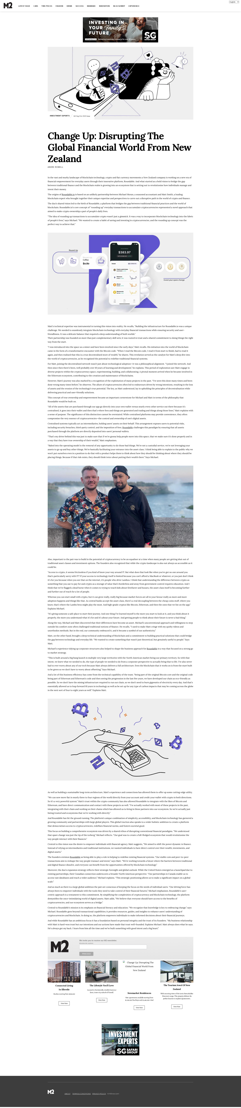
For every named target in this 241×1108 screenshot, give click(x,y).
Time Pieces (46, 6)
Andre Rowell (55, 167)
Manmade (91, 6)
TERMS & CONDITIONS (81, 1094)
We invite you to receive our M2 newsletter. (98, 940)
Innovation (104, 6)
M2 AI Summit (119, 6)
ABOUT (67, 1094)
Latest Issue (24, 6)
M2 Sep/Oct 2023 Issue (82, 116)
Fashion (59, 6)
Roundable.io (68, 194)
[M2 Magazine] (10, 7)
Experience (134, 6)
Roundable (127, 427)
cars (36, 6)
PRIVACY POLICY (99, 1094)
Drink (69, 6)
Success (79, 6)
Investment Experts (60, 115)
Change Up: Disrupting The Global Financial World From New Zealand (119, 147)
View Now (64, 1003)
